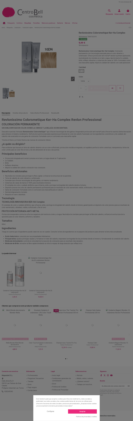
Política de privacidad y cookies (86, 416)
